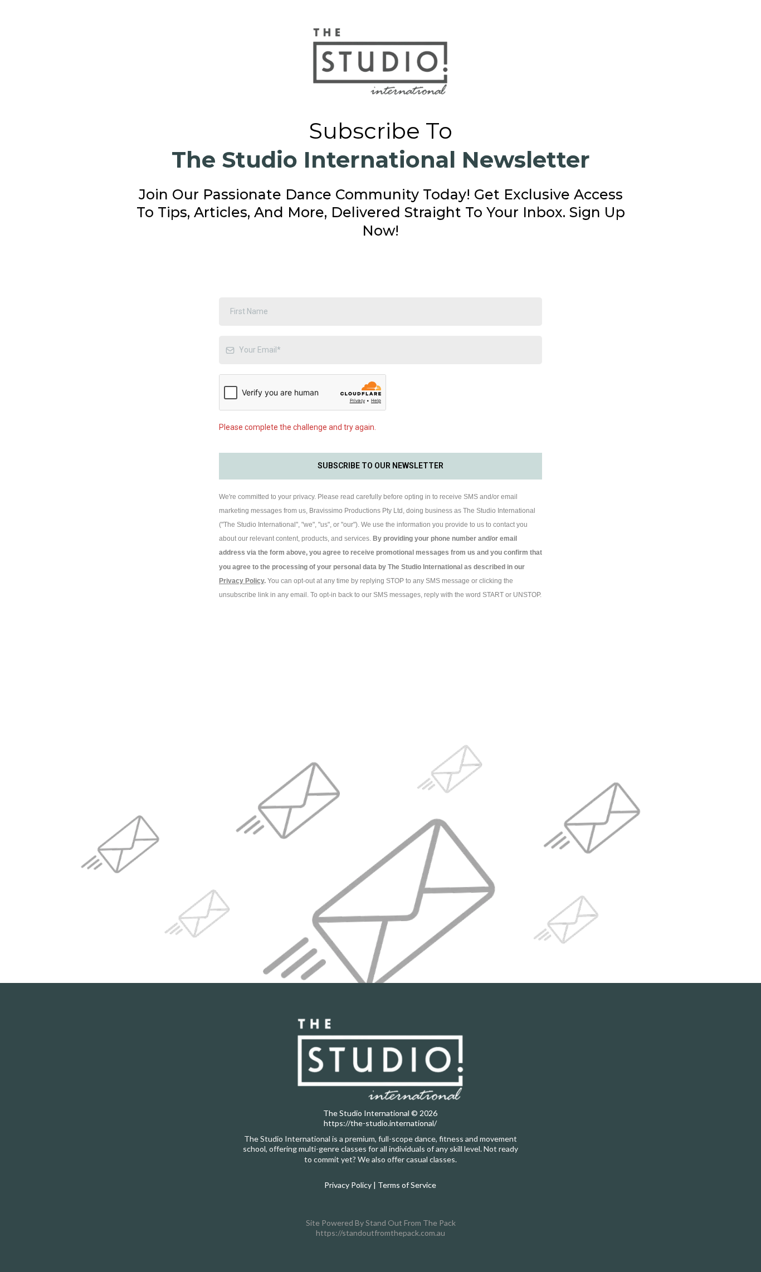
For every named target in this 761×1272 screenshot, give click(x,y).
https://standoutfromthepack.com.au (380, 1232)
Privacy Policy (241, 581)
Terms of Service (407, 1185)
